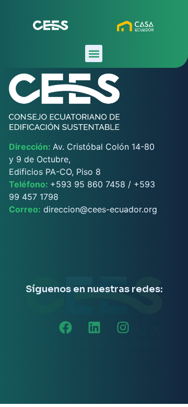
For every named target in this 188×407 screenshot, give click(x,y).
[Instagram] (123, 328)
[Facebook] (65, 328)
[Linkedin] (94, 328)
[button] (93, 53)
